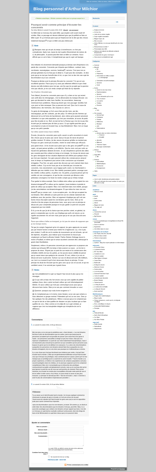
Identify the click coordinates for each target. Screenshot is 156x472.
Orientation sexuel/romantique (105, 80)
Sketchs (99, 94)
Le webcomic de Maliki (100, 287)
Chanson (101, 135)
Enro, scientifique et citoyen (102, 304)
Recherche (96, 18)
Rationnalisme (101, 128)
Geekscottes (98, 200)
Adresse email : (43, 429)
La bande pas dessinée (101, 278)
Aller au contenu (92, 1)
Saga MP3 (97, 154)
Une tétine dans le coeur (101, 229)
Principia (96, 308)
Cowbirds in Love (99, 254)
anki (98, 126)
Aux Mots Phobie (99, 319)
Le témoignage (103, 77)
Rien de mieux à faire (100, 235)
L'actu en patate (99, 256)
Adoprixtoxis (98, 328)
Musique (99, 124)
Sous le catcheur (99, 224)
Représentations (101, 92)
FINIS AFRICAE (99, 313)
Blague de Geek (99, 205)
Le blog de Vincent (99, 289)
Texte (96, 131)
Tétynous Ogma (101, 144)
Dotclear (122, 469)
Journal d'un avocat (100, 212)
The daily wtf (98, 207)
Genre (98, 71)
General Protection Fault (101, 273)
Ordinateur (100, 117)
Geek (98, 85)
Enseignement (101, 168)
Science (96, 159)
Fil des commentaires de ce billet (77, 465)
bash (95, 198)
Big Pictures (97, 216)
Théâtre (99, 103)
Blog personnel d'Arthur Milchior (65, 9)
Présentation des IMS (100, 49)
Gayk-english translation (101, 36)
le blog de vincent (99, 265)
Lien (98, 110)
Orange (99, 119)
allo (98, 156)
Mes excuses (98, 41)
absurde (99, 140)
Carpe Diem (97, 260)
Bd (97, 69)
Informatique (100, 161)
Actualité (101, 137)
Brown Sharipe (98, 280)
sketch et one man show (104, 90)
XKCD (96, 203)
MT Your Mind (98, 251)
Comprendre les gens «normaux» (104, 55)
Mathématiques (101, 163)
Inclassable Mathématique (102, 306)
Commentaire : (43, 436)
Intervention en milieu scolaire (105, 75)
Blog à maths (98, 298)
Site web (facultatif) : (41, 433)
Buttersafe (97, 262)
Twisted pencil (98, 282)
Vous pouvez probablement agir (103, 57)
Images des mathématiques (102, 296)
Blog (95, 108)
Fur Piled (96, 317)
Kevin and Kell (98, 291)
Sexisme (99, 83)
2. (32, 384)
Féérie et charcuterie (100, 238)
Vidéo (96, 171)
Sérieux (96, 150)
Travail (99, 151)
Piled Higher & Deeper (100, 258)
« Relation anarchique (42, 18)
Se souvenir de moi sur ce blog (60, 457)
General (96, 65)
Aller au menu (102, 1)
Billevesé (99, 142)
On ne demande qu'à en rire (105, 96)
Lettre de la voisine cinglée (102, 34)
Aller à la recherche (114, 1)
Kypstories (97, 226)
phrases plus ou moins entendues (107, 133)
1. (32, 325)
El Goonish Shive (99, 247)
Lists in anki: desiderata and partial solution (106, 179)
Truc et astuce (101, 98)
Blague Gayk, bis (99, 38)
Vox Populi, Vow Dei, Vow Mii (102, 233)
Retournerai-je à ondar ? (101, 46)
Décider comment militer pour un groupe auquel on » (68, 18)
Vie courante (98, 113)
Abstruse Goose (99, 267)
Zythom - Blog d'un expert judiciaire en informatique (109, 242)
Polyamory (100, 73)
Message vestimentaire (103, 146)
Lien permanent (73, 30)
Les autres (100, 101)
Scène (96, 88)
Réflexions (100, 121)
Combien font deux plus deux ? (40, 453)
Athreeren (37, 392)
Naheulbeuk (97, 326)
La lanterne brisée (99, 249)
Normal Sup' (100, 115)
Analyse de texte (99, 30)
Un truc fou (97, 32)
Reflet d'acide (98, 324)
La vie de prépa (98, 271)
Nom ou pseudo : (42, 426)
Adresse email (98, 191)
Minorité (65, 30)
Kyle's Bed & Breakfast (101, 315)
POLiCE (96, 214)
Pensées (99, 105)
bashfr (96, 196)
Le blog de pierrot (99, 284)
